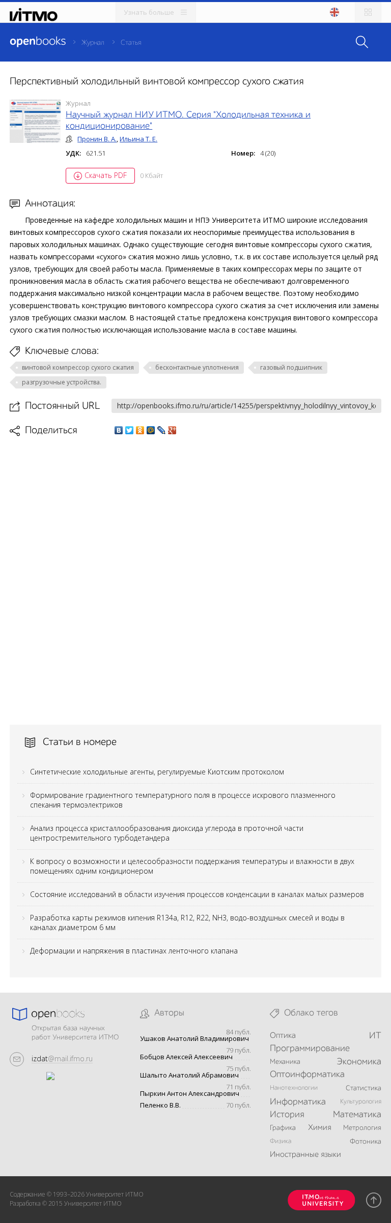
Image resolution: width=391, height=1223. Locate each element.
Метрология (362, 1127)
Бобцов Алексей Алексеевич (186, 1057)
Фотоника (365, 1141)
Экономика (359, 1061)
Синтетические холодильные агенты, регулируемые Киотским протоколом (157, 772)
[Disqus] (195, 580)
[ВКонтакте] (119, 430)
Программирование (310, 1048)
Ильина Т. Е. (138, 138)
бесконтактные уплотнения (197, 367)
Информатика (298, 1102)
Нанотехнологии (294, 1088)
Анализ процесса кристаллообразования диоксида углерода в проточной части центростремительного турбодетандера (166, 833)
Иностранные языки (305, 1155)
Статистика (363, 1088)
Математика (357, 1114)
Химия (319, 1128)
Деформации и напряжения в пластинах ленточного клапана (134, 951)
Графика (283, 1127)
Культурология (360, 1101)
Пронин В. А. (97, 138)
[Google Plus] (172, 430)
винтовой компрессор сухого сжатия (78, 367)
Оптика (283, 1036)
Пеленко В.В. (160, 1105)
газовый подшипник (291, 367)
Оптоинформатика (307, 1074)
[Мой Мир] (151, 430)
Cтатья (131, 42)
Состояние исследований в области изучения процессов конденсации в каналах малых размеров (197, 894)
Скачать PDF (106, 175)
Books (38, 42)
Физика (280, 1141)
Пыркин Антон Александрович (189, 1093)
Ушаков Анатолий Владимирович (194, 1038)
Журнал (92, 42)
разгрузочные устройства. (61, 382)
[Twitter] (129, 430)
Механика (285, 1061)
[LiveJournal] (161, 430)
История (287, 1114)
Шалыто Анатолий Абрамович (189, 1075)
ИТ (375, 1035)
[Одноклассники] (140, 430)
